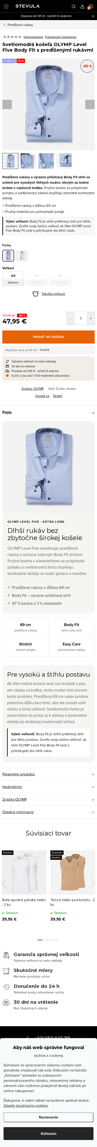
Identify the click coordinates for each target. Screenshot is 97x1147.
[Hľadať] (73, 6)
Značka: (32, 388)
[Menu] (6, 6)
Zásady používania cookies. (26, 1105)
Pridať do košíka (48, 337)
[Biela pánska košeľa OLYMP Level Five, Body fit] (22, 256)
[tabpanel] (24, 889)
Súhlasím (49, 1133)
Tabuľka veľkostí (53, 293)
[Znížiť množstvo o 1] (71, 318)
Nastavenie (48, 1117)
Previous (4, 883)
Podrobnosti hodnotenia (60, 37)
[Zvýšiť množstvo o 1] (90, 318)
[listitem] (48, 361)
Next (92, 883)
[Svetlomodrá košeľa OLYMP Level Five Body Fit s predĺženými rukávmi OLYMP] (8, 256)
